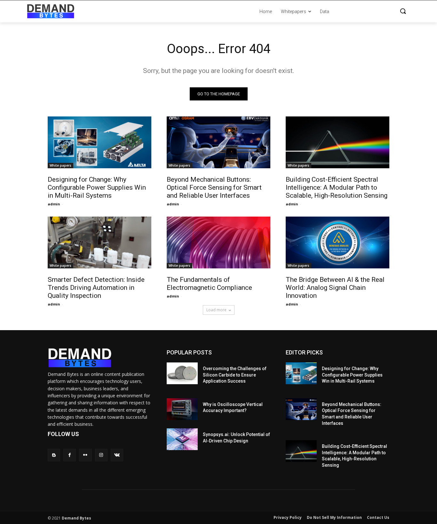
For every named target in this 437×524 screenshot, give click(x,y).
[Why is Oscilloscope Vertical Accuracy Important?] (182, 409)
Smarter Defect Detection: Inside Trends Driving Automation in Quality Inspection (96, 287)
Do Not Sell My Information (334, 517)
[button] (372, 11)
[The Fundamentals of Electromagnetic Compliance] (218, 242)
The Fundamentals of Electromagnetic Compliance (209, 283)
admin (54, 204)
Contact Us (378, 517)
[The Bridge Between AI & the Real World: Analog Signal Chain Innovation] (337, 242)
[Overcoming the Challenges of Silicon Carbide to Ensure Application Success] (182, 373)
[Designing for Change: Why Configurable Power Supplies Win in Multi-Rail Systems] (99, 142)
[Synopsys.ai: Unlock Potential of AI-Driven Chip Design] (182, 439)
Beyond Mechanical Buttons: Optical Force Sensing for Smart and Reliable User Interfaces (214, 187)
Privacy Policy (288, 517)
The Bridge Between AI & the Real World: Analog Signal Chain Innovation (335, 287)
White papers (60, 165)
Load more (216, 310)
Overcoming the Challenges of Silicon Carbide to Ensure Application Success (234, 375)
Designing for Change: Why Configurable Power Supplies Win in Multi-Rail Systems (97, 187)
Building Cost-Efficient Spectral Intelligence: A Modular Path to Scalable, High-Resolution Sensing (336, 187)
